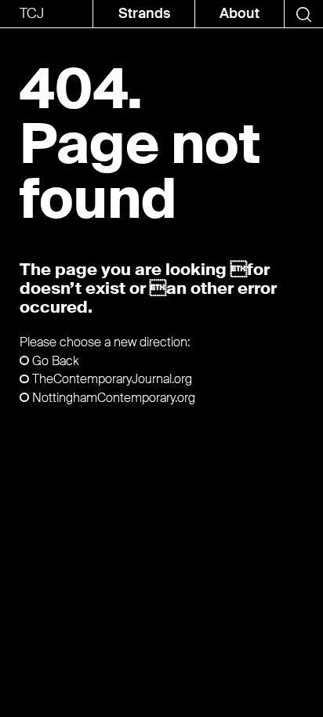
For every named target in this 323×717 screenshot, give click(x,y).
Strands (144, 13)
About (239, 13)
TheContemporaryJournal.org (112, 379)
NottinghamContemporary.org (113, 397)
